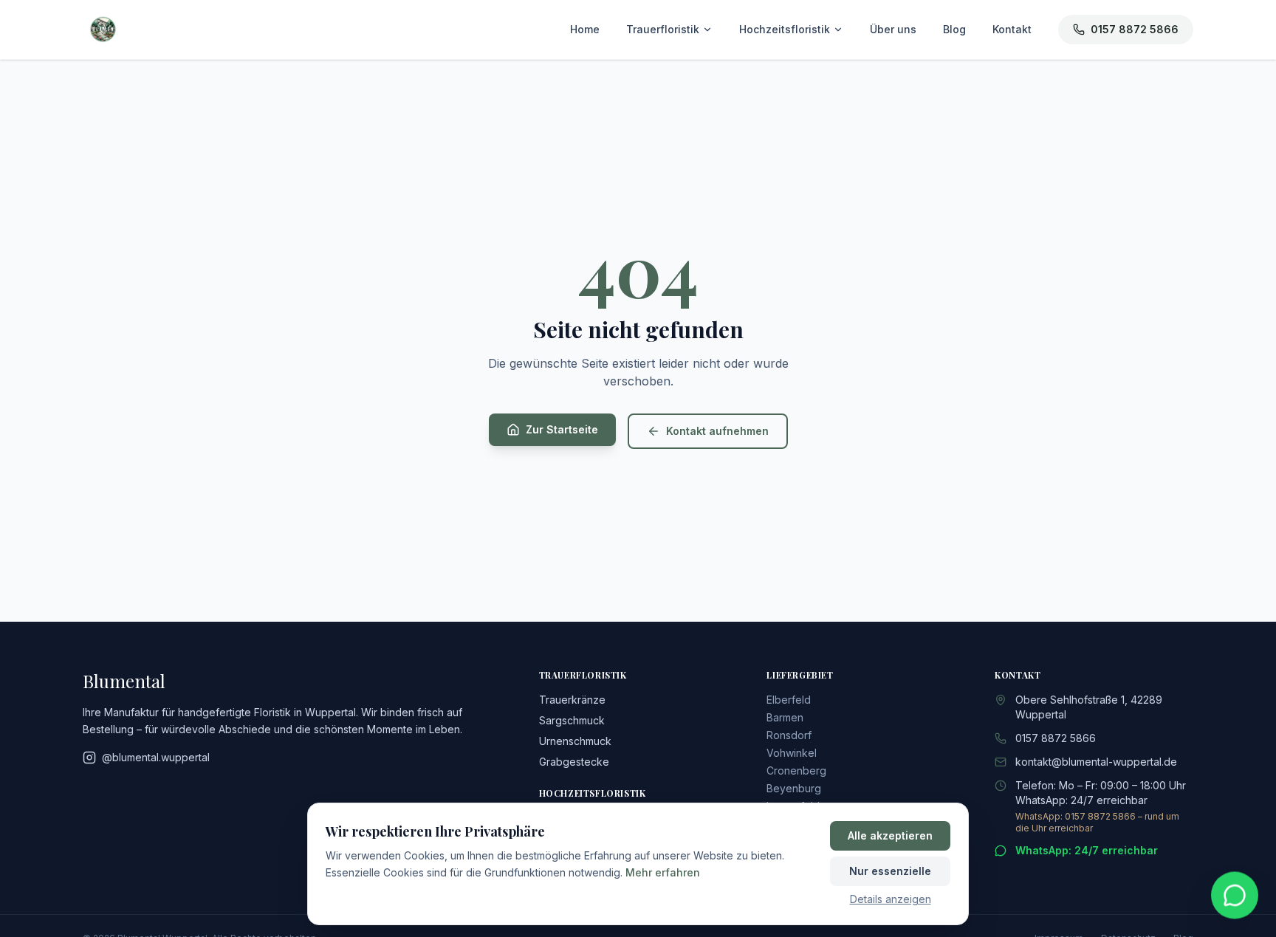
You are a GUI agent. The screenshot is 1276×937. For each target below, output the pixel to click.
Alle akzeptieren (890, 835)
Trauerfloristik (662, 29)
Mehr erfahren (662, 872)
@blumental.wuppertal (156, 757)
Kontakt (1012, 29)
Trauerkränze (572, 699)
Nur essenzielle (890, 871)
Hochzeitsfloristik (784, 29)
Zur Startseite (562, 429)
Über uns (893, 29)
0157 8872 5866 (1135, 29)
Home (585, 29)
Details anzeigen (890, 899)
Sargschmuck (572, 720)
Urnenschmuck (575, 741)
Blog (954, 29)
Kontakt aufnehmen (717, 431)
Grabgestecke (574, 761)
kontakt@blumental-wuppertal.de (1096, 761)
